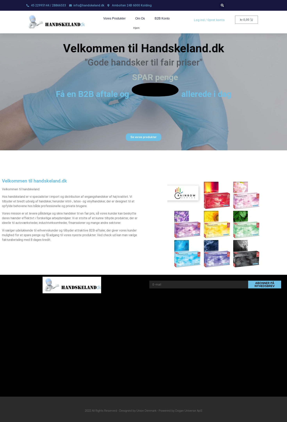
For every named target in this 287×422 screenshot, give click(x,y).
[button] (222, 5)
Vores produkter (114, 18)
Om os (140, 18)
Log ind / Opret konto (209, 20)
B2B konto (162, 18)
